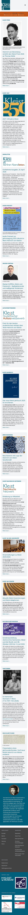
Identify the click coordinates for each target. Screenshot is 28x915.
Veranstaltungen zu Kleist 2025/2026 (12, 556)
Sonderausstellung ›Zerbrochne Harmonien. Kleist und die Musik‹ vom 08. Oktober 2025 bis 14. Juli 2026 (14, 641)
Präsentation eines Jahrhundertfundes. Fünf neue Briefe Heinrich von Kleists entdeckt (14, 751)
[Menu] (25, 5)
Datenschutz (5, 863)
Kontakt (3, 833)
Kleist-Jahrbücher (19, 838)
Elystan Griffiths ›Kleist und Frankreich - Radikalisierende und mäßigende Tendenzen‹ (13, 286)
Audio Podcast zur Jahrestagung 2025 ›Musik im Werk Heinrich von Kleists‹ (13, 238)
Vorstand (4, 838)
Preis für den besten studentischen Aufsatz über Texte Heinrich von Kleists (13, 325)
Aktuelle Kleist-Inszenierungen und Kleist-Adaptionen (14, 599)
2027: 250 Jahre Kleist (10, 119)
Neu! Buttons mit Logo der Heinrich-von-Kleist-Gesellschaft (12, 458)
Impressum (4, 865)
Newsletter (17, 833)
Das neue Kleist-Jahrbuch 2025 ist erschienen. (14, 401)
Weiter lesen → (6, 85)
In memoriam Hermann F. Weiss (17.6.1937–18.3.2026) (11, 699)
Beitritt (3, 836)
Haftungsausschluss (7, 868)
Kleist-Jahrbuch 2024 (8, 719)
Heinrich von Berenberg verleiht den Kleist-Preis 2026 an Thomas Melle (13, 54)
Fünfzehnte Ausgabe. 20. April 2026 (14, 171)
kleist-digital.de (19, 889)
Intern (3, 844)
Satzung (4, 841)
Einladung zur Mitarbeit (11, 496)
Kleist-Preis (18, 836)
